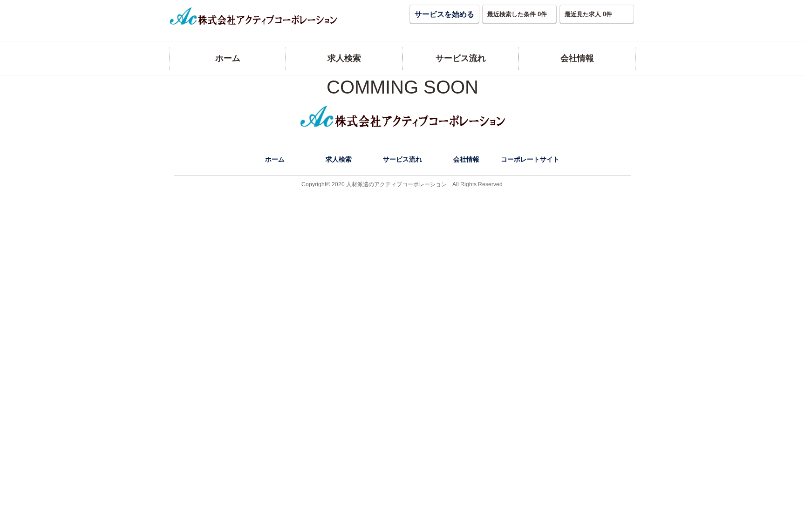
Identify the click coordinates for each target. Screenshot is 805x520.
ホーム (275, 159)
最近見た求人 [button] (588, 14)
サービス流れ (402, 159)
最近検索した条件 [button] (517, 14)
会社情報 (466, 159)
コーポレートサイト (530, 159)
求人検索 (339, 159)
